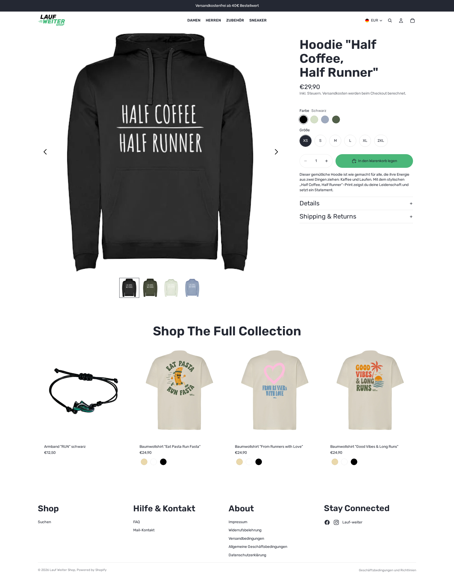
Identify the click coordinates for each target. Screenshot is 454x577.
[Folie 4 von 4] (192, 287)
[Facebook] (327, 522)
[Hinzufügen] (122, 429)
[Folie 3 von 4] (171, 287)
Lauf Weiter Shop (62, 570)
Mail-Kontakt (143, 530)
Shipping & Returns (328, 216)
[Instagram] (336, 522)
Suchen (44, 521)
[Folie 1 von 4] (129, 287)
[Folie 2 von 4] (150, 287)
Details (309, 203)
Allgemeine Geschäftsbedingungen (258, 546)
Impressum (238, 521)
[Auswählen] (217, 429)
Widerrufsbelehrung (245, 530)
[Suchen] (390, 20)
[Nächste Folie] (278, 152)
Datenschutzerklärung (247, 555)
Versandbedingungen (246, 538)
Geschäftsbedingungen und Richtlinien (387, 570)
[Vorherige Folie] (44, 152)
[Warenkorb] (412, 20)
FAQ (136, 521)
